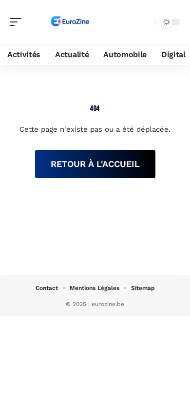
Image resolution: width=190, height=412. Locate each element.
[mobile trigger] (18, 22)
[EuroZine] (70, 22)
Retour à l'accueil (95, 164)
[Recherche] (146, 22)
